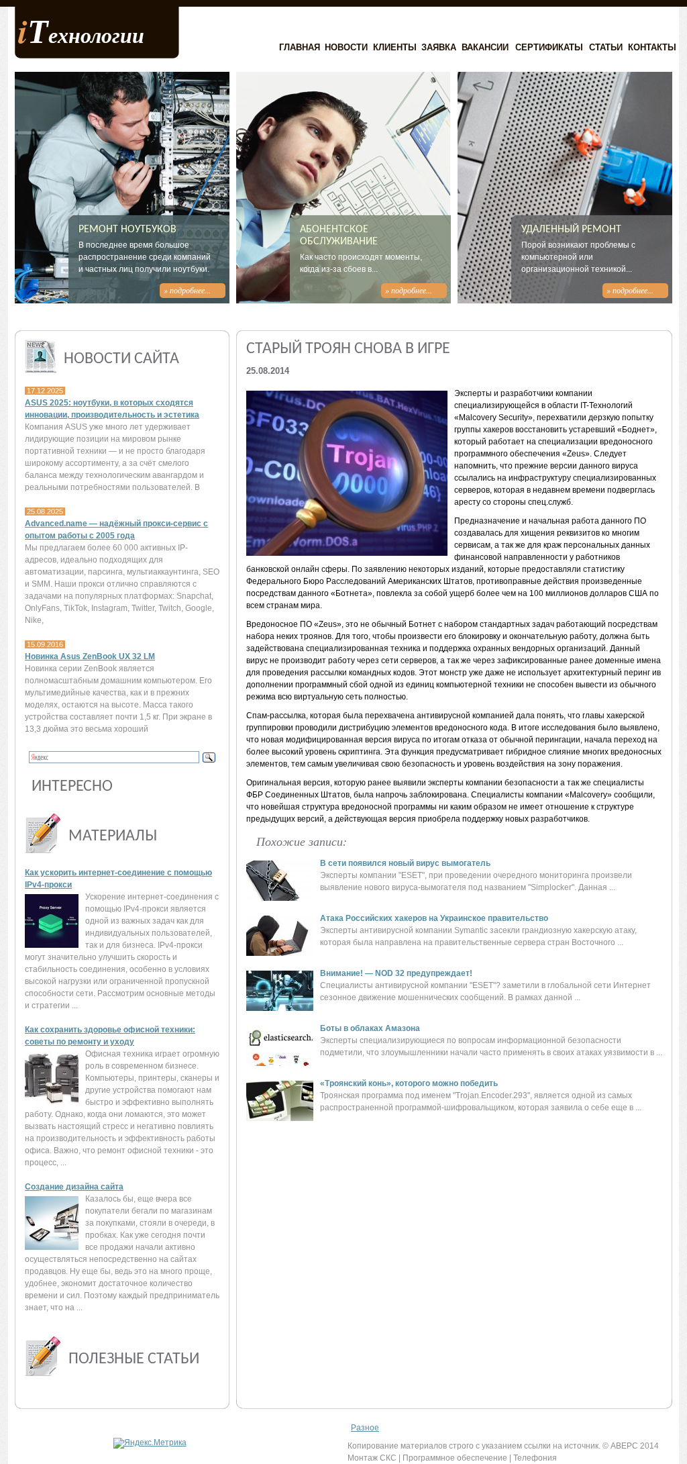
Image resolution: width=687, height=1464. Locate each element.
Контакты (652, 47)
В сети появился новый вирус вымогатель (405, 863)
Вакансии (485, 47)
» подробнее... (187, 290)
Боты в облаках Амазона (370, 1028)
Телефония (535, 1458)
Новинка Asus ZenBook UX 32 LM (90, 656)
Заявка (438, 47)
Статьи (606, 47)
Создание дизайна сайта (74, 1186)
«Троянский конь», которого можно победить (409, 1083)
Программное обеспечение (455, 1458)
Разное (365, 1427)
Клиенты (395, 47)
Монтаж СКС (372, 1458)
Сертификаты (549, 47)
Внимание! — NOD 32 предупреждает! (396, 973)
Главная (299, 47)
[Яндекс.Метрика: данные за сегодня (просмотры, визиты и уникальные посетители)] (150, 1443)
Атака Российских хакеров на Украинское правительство (434, 918)
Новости (346, 47)
